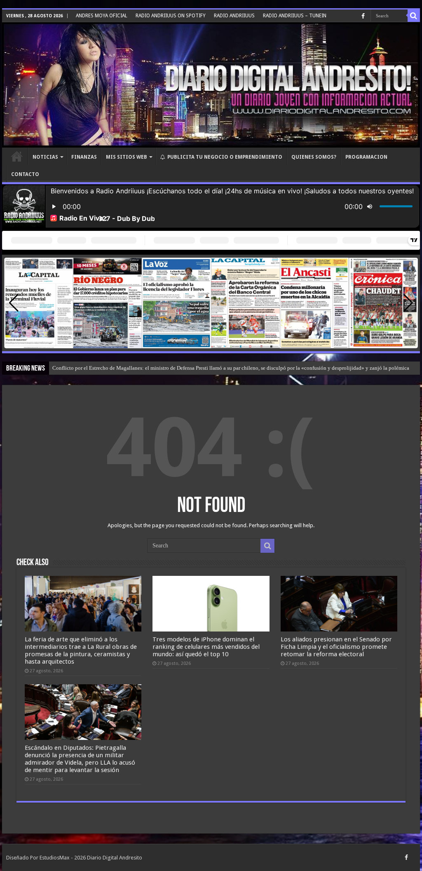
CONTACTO (25, 174)
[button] (408, 303)
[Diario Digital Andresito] (211, 85)
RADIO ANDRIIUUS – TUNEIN (294, 16)
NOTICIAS (45, 157)
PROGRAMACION (366, 157)
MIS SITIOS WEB (126, 157)
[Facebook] (363, 16)
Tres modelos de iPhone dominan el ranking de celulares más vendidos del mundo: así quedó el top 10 (206, 647)
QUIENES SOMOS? (313, 157)
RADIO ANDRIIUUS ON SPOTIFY (171, 16)
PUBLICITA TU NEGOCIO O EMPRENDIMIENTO (224, 157)
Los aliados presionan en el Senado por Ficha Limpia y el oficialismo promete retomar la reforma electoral (336, 647)
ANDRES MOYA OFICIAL (101, 16)
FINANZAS (84, 157)
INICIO (17, 156)
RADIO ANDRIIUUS (234, 16)
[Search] (414, 15)
